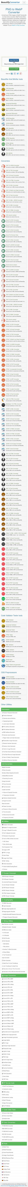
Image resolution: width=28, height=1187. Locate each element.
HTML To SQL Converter (12, 359)
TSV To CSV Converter (12, 275)
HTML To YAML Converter (13, 354)
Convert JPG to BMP (8, 979)
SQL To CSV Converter (12, 458)
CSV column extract (11, 215)
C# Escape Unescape (8, 879)
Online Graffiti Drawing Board (10, 866)
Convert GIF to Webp (8, 995)
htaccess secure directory (9, 718)
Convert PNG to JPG (8, 1001)
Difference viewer (7, 930)
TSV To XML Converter (12, 309)
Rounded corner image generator (11, 1031)
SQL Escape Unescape (8, 890)
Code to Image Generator (9, 749)
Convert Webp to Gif (8, 1026)
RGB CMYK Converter (7, 1128)
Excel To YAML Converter (12, 255)
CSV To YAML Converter (12, 210)
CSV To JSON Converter (12, 165)
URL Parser (6, 841)
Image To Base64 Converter (10, 830)
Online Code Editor (7, 1116)
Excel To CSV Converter (12, 220)
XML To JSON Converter (12, 493)
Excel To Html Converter (12, 230)
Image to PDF (6, 849)
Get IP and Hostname (8, 1086)
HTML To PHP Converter (12, 364)
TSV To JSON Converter (12, 270)
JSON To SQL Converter (12, 439)
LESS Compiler (10, 677)
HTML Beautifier (10, 93)
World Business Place (8, 1158)
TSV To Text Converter (12, 299)
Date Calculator (7, 960)
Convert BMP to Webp (8, 1018)
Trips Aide (5, 1180)
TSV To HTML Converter (12, 285)
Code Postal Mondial (8, 1152)
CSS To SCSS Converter (12, 692)
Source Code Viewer (8, 1113)
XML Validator (9, 645)
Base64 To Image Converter (10, 827)
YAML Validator (10, 650)
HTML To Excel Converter (13, 329)
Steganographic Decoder (9, 911)
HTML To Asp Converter (12, 374)
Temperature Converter (8, 795)
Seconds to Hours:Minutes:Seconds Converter (14, 971)
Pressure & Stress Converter (10, 809)
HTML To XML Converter (12, 349)
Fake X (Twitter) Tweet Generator (11, 757)
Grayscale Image (7, 1048)
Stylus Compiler (10, 682)
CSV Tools (5, 1079)
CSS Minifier (9, 83)
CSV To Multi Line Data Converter (15, 190)
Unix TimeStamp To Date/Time (10, 966)
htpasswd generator (8, 721)
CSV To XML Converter (12, 205)
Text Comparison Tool (7, 847)
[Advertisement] (14, 41)
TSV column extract (11, 319)
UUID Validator (10, 655)
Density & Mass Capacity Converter (10, 773)
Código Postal (6, 1169)
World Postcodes (7, 1149)
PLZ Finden (6, 1166)
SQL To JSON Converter (12, 478)
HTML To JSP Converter (12, 379)
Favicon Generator (7, 715)
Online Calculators (7, 863)
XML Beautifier (10, 128)
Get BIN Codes (6, 1065)
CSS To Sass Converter (12, 697)
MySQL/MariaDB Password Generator (12, 914)
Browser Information (8, 824)
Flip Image (5, 1057)
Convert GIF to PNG (8, 990)
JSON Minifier (9, 123)
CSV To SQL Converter (12, 185)
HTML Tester (9, 635)
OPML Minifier (9, 143)
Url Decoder (6, 935)
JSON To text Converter (12, 449)
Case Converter (5, 957)
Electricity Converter (8, 778)
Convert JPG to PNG (8, 981)
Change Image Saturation (9, 1045)
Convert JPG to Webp (8, 984)
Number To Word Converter (9, 949)
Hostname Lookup (7, 1089)
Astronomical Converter (8, 814)
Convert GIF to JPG (8, 998)
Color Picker (6, 855)
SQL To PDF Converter (12, 578)
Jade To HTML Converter (12, 399)
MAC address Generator (9, 732)
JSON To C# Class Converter (14, 444)
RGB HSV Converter (8, 1131)
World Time (6, 1147)
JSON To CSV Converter (12, 414)
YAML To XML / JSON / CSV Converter (16, 533)
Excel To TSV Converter (12, 225)
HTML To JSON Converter (13, 344)
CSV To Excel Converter (12, 175)
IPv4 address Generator (9, 726)
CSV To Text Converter (12, 195)
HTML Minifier (9, 98)
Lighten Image (6, 1051)
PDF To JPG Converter (12, 588)
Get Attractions (6, 1172)
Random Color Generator (9, 746)
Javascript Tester (10, 630)
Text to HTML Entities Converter (10, 838)
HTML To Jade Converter (12, 389)
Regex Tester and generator (13, 664)
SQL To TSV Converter (12, 468)
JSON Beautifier (10, 118)
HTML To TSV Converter (12, 334)
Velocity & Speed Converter (9, 798)
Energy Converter (6, 781)
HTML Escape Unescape (9, 893)
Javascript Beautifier (11, 103)
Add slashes (6, 943)
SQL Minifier (9, 153)
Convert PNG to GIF (8, 1006)
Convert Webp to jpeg (8, 1029)
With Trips (5, 1177)
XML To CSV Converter (12, 498)
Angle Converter (7, 800)
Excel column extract (11, 265)
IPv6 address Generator (9, 729)
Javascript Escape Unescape (10, 882)
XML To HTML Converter (12, 518)
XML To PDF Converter (12, 548)
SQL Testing (6, 861)
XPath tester (9, 660)
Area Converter (7, 770)
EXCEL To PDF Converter (13, 563)
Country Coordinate (8, 1068)
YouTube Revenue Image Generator (11, 754)
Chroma (5, 869)
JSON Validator (10, 640)
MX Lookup (6, 1094)
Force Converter (7, 784)
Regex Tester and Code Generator (11, 738)
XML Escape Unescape (8, 896)
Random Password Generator (10, 712)
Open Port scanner (7, 1103)
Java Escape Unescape (8, 885)
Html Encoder (6, 938)
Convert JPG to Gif (7, 987)
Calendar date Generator (9, 735)
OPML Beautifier (10, 138)
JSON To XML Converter (12, 409)
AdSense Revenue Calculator (10, 760)
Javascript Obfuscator (11, 113)
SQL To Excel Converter (12, 463)
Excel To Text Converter (12, 260)
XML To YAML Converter (12, 513)
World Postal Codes (19, 1185)
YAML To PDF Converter (12, 573)
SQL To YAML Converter (12, 483)
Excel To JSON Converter (13, 245)
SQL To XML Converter (12, 473)
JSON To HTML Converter (13, 434)
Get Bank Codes (7, 1062)
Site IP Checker (7, 1100)
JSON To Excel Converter (13, 419)
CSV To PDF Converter (12, 553)
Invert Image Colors (8, 1059)
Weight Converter (6, 767)
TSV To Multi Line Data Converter (15, 294)
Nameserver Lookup (8, 1097)
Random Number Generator (10, 743)
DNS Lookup (6, 1092)
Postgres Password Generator (10, 917)
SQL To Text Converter (12, 488)
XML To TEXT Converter (12, 528)
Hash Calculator (7, 906)
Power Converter (7, 806)
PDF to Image (6, 852)
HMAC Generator (7, 903)
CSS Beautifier (10, 88)
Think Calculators (7, 1073)
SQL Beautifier (10, 148)
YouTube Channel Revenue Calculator (12, 751)
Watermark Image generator (10, 1034)
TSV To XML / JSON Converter (14, 304)
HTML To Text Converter (12, 394)
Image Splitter (6, 1040)
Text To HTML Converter (12, 598)
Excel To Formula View (12, 235)
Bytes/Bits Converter (8, 775)
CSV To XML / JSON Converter (14, 200)
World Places (6, 1070)
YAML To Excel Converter (12, 538)
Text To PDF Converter (12, 583)
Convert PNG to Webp (8, 1009)
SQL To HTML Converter (12, 453)
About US (3, 1185)
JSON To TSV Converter (12, 424)
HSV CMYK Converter (7, 1139)
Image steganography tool (9, 908)
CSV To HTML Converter (12, 180)
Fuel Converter (6, 787)
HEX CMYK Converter (8, 1137)
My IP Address (6, 1106)
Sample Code (6, 1118)
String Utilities (6, 952)
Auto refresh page (7, 844)
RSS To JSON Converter (12, 603)
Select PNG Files (14, 60)
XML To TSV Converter (12, 508)
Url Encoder (6, 932)
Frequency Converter (8, 817)
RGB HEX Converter (8, 1126)
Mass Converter (5, 803)
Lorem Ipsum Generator (9, 724)
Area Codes (6, 1076)
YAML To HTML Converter (13, 543)
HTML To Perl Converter (12, 384)
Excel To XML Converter (12, 250)
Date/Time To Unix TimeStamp (10, 963)
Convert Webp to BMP (8, 1023)
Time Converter (7, 812)
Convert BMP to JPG (8, 1015)
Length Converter (6, 789)
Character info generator (9, 836)
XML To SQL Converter (12, 523)
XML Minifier (9, 133)
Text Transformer (7, 955)
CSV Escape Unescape (8, 887)
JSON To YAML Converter (13, 429)
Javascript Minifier (10, 108)
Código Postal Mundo (8, 1155)
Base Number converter (7, 924)
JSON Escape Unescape (8, 876)
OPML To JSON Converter (13, 608)
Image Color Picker (7, 858)
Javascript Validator (11, 625)
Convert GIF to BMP (8, 992)
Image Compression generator (10, 1037)
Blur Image (5, 1043)
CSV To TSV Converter (12, 170)
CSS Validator (9, 620)
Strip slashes (6, 946)
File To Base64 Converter (9, 833)
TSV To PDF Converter (12, 558)
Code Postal (6, 1163)
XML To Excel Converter (12, 503)
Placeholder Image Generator (10, 740)
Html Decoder (6, 941)
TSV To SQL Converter (12, 290)
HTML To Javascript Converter (14, 369)
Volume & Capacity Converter (10, 792)
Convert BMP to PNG (8, 1012)
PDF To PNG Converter (12, 593)
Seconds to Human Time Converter (11, 969)
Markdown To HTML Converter (14, 404)
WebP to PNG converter (18, 25)
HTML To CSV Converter (12, 324)
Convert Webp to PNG (8, 1020)
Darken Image (6, 1054)
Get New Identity (10, 1185)
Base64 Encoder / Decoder (9, 927)
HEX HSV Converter (6, 1134)
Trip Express (6, 1174)
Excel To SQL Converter (12, 240)
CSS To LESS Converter (12, 687)
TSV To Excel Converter (12, 280)
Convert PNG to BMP (8, 1004)
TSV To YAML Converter (12, 314)
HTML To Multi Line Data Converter (15, 339)
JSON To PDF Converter (12, 568)
